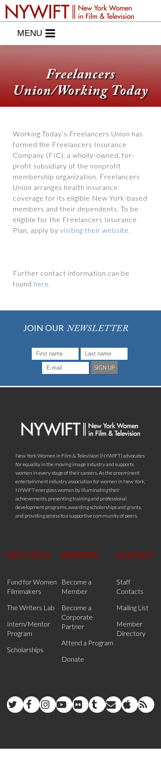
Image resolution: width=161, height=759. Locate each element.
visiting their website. (95, 230)
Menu (29, 33)
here (41, 284)
